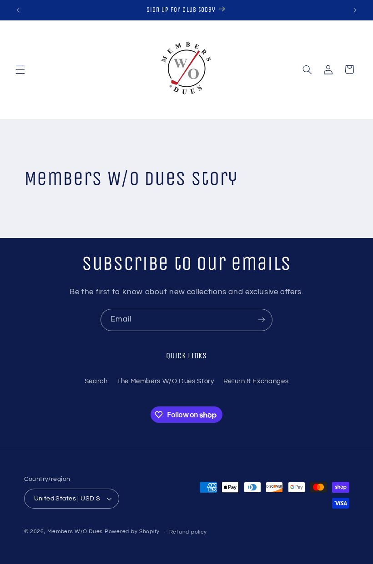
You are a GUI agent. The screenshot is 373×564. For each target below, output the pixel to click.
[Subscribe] (261, 320)
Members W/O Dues (75, 531)
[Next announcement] (355, 10)
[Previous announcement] (18, 10)
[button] (20, 69)
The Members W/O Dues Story (165, 381)
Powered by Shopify (132, 531)
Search (96, 381)
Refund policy (188, 531)
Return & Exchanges (255, 381)
